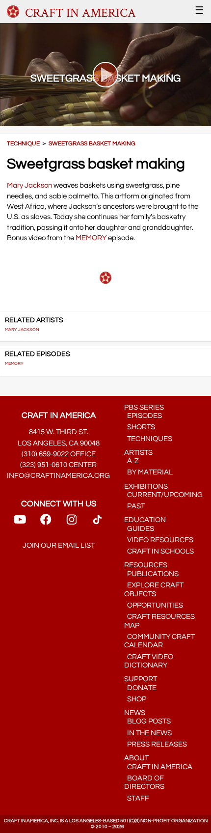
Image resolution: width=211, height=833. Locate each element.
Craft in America (158, 767)
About (136, 758)
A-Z (131, 461)
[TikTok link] (97, 523)
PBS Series (144, 407)
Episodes (143, 415)
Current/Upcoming (163, 495)
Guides (139, 528)
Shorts (139, 427)
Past (134, 506)
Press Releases (155, 744)
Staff (136, 798)
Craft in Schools (159, 551)
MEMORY (91, 238)
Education (145, 520)
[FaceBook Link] (45, 523)
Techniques (148, 439)
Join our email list (59, 545)
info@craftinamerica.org (58, 475)
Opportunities (153, 605)
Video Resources (158, 540)
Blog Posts (147, 721)
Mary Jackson (29, 185)
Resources (145, 565)
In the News (148, 733)
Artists (138, 452)
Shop (135, 699)
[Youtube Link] (20, 523)
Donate (140, 688)
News (134, 713)
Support (140, 679)
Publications (151, 574)
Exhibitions (146, 486)
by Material (148, 472)
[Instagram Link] (71, 523)
